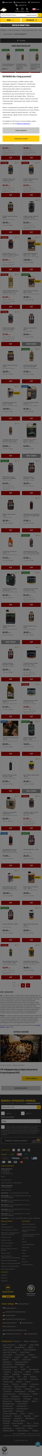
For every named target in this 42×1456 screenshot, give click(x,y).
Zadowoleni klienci (35, 2)
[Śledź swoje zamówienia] (17, 9)
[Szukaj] (40, 15)
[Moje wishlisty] (22, 9)
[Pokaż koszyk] (27, 9)
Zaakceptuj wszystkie (21, 138)
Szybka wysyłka (8, 2)
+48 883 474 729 (22, 5)
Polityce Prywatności (23, 124)
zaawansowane (31, 15)
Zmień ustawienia (21, 130)
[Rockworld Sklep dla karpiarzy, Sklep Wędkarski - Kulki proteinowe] (3, 10)
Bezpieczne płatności (21, 2)
